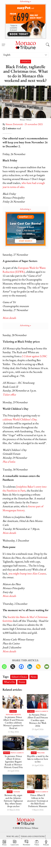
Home (4, 844)
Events (25, 61)
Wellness (40, 753)
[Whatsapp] (4, 666)
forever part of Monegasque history (23, 508)
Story (33, 753)
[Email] (46, 666)
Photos (7, 753)
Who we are (12, 836)
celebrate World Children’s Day (20, 419)
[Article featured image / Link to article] (37, 743)
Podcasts (46, 844)
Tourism (16, 792)
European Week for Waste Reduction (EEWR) (24, 270)
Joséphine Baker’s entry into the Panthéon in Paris (25, 488)
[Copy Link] (38, 666)
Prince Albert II (41, 711)
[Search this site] (47, 44)
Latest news (15, 844)
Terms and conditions (32, 836)
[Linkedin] (29, 666)
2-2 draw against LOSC (34, 356)
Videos (36, 844)
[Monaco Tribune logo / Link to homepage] (25, 45)
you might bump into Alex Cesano (27, 573)
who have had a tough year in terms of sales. (24, 185)
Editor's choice (19, 676)
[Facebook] (21, 666)
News (33, 676)
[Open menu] (3, 43)
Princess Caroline (13, 715)
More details (9, 533)
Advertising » (25, 209)
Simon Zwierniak (14, 124)
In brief (13, 711)
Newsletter (26, 844)
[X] (12, 666)
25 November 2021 (34, 124)
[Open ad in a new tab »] (25, 21)
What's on (9, 682)
